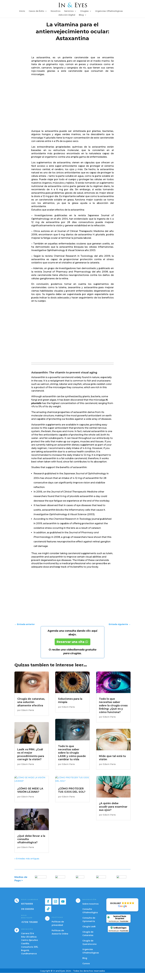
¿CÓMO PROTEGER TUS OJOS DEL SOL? (71, 790)
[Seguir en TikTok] (48, 909)
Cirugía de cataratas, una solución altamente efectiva (31, 702)
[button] (122, 904)
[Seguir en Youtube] (63, 901)
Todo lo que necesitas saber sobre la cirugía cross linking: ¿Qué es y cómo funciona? (113, 705)
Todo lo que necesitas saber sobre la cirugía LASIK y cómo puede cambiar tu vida (72, 753)
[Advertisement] (72, 105)
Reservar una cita (70, 642)
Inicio (22, 11)
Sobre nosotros (90, 903)
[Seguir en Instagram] (55, 901)
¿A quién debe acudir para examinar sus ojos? (113, 807)
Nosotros (55, 11)
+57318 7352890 (29, 922)
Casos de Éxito (36, 11)
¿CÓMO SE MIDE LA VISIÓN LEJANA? (30, 790)
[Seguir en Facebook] (48, 901)
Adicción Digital (66, 15)
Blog (81, 15)
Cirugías (84, 11)
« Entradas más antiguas (26, 858)
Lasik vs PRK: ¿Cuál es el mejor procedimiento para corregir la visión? (30, 754)
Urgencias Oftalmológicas (109, 11)
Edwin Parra (27, 710)
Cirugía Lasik (89, 926)
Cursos (86, 963)
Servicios (69, 11)
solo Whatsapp (26, 916)
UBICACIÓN (27, 929)
